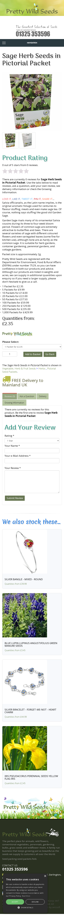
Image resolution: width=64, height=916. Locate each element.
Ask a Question (27, 396)
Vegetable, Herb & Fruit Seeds (19, 368)
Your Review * (13, 468)
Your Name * (12, 445)
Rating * (9, 435)
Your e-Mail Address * (18, 455)
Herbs (41, 368)
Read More (26, 896)
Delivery (42, 396)
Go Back (49, 354)
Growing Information (14, 402)
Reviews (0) (10, 396)
